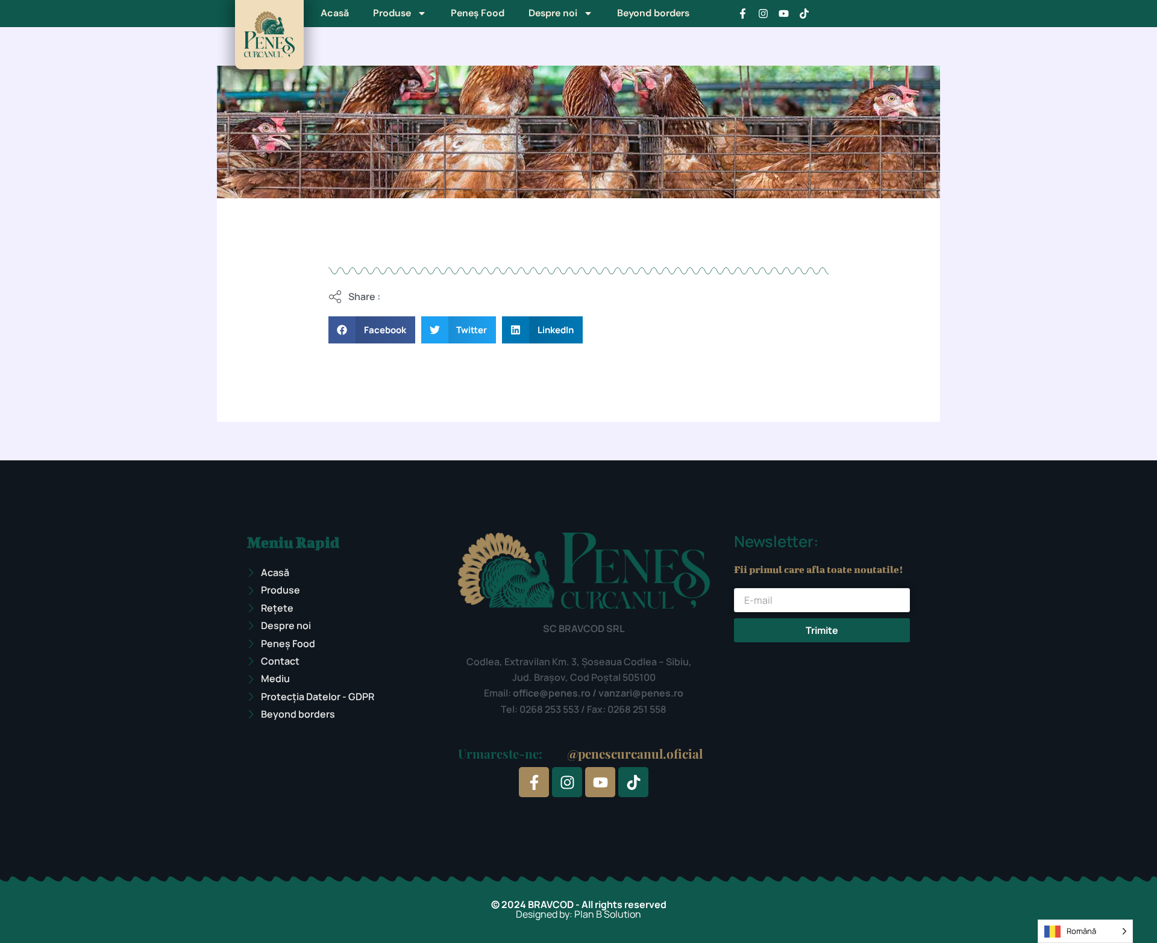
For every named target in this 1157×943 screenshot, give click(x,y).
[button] (371, 329)
